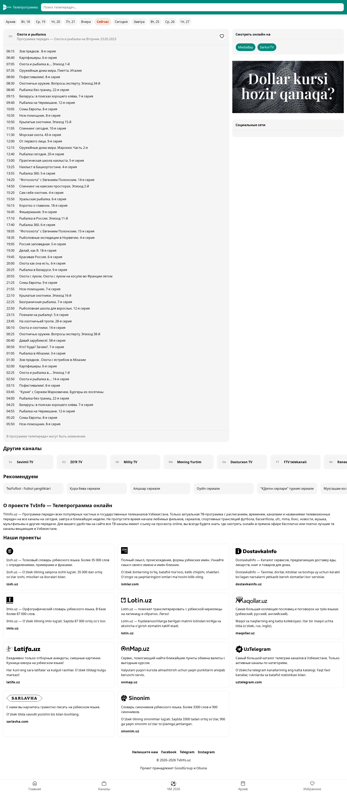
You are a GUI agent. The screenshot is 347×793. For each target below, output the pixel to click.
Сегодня (121, 21)
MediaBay (245, 47)
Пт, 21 (70, 21)
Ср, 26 (170, 21)
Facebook (169, 752)
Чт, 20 (55, 21)
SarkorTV (267, 47)
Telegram (187, 752)
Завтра (139, 21)
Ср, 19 (40, 21)
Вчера (86, 21)
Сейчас (103, 21)
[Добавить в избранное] (222, 36)
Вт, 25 (155, 21)
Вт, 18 (25, 21)
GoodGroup (184, 768)
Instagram (206, 752)
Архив (10, 21)
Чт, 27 (185, 21)
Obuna (201, 768)
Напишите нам (145, 752)
